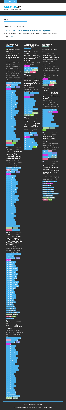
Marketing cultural (10, 92)
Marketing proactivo (11, 128)
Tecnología (15, 140)
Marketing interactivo (11, 124)
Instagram (27, 95)
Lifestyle (18, 86)
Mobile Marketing (10, 132)
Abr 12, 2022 (36, 51)
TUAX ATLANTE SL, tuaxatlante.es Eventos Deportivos (27, 30)
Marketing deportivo (11, 114)
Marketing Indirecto (11, 120)
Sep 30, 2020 (18, 321)
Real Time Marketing (11, 136)
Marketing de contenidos (12, 98)
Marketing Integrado (11, 122)
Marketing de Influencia (12, 106)
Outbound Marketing (11, 134)
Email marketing (17, 82)
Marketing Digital (10, 116)
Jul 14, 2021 (36, 75)
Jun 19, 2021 (36, 118)
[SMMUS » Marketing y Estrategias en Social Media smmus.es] (5, 13)
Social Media (9, 140)
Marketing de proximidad (12, 112)
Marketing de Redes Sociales (13, 199)
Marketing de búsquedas (12, 96)
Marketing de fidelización (12, 102)
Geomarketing (14, 84)
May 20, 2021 (10, 53)
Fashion (8, 84)
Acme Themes (48, 407)
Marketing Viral (10, 130)
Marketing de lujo (10, 108)
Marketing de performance (12, 110)
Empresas (27, 93)
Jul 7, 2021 (54, 132)
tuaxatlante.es (14, 36)
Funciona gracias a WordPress (22, 407)
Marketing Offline (10, 126)
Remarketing (9, 138)
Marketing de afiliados (11, 94)
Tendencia (9, 142)
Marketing (9, 88)
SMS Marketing (16, 138)
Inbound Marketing (11, 86)
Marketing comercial (11, 90)
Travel (13, 142)
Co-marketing (9, 82)
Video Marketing (10, 144)
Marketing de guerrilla (11, 104)
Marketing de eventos (11, 100)
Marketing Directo (10, 118)
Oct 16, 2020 (18, 147)
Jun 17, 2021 (55, 162)
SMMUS (17, 53)
